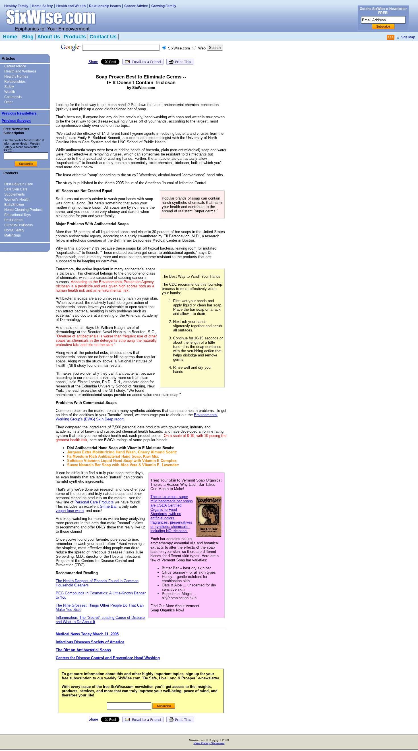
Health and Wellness (20, 71)
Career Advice (136, 6)
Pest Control (13, 220)
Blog (27, 37)
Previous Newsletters (19, 113)
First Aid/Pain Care (18, 184)
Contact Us (103, 37)
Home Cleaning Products (23, 210)
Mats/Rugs (12, 235)
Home (10, 37)
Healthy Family (16, 6)
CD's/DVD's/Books (18, 225)
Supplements (14, 194)
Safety (9, 87)
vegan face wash (70, 511)
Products (75, 37)
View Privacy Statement (209, 743)
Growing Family (163, 6)
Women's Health (17, 200)
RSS (391, 37)
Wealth (9, 92)
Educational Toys (17, 215)
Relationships (15, 82)
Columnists (13, 97)
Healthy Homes (16, 76)
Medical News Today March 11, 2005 (87, 634)
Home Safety (42, 6)
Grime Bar (108, 506)
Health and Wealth (71, 6)
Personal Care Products (94, 502)
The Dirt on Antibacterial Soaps (83, 650)
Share (93, 62)
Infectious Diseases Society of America (90, 642)
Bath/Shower (14, 205)
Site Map (408, 37)
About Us (48, 37)
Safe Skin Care (16, 189)
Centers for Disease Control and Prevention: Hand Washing (108, 658)
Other (8, 102)
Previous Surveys (16, 121)
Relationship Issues (105, 6)
